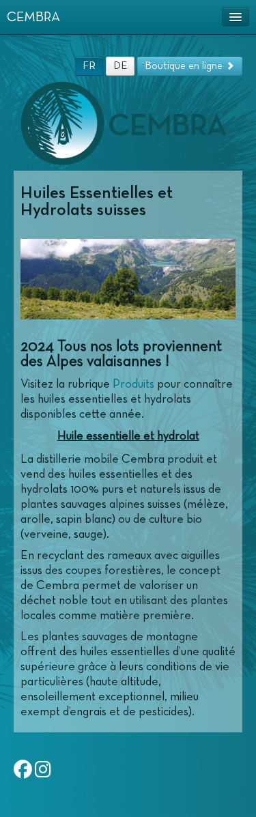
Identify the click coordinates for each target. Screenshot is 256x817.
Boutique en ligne (185, 66)
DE (120, 66)
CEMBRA (33, 17)
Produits (133, 384)
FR (89, 66)
